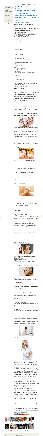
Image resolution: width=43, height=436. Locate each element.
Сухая (15, 14)
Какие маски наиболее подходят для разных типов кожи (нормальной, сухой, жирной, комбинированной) (26, 15)
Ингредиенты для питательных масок (27, 410)
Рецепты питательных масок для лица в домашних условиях (21, 6)
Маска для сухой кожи (17, 7)
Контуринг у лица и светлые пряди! (8, 18)
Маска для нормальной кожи (36, 410)
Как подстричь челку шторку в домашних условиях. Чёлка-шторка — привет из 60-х (8, 10)
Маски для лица (19, 410)
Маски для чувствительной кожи (24, 412)
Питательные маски (16, 410)
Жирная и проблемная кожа (18, 18)
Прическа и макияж (21, 1)
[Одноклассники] (26, 414)
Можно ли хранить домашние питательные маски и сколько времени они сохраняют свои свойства (25, 17)
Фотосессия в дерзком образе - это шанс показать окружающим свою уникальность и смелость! (8, 20)
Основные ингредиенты (22, 410)
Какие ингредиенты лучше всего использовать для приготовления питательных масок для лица (25, 10)
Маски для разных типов (32, 410)
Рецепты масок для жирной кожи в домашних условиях (21, 12)
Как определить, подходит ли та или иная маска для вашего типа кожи (22, 21)
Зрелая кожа (21, 412)
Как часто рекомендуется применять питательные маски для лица (22, 13)
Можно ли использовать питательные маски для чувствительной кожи (22, 22)
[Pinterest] (21, 414)
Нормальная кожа (17, 20)
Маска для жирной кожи (17, 8)
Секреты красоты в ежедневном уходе (19, 11)
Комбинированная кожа (17, 19)
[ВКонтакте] (16, 414)
